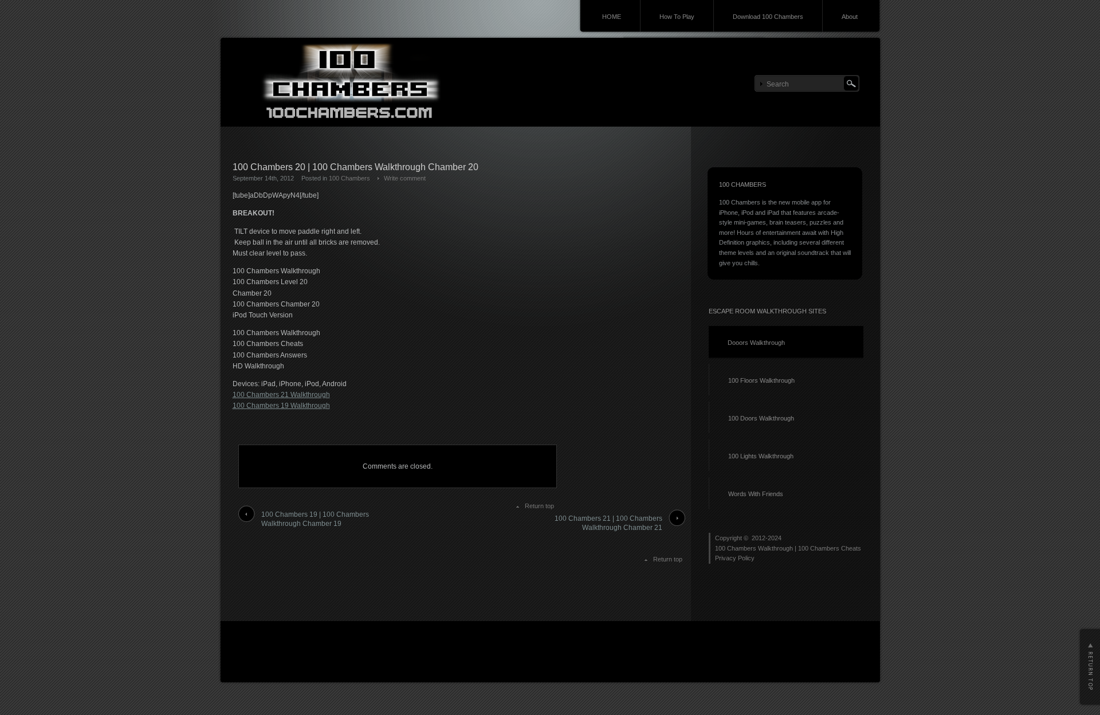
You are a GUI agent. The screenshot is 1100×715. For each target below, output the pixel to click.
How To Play (676, 16)
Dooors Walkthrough (756, 342)
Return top (539, 505)
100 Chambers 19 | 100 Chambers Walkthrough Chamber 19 (315, 519)
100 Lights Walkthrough (760, 456)
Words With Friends (755, 493)
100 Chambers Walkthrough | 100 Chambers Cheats (788, 548)
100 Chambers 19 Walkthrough (281, 406)
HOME (611, 16)
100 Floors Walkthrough (761, 380)
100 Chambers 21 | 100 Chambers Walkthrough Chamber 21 (608, 523)
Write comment (405, 178)
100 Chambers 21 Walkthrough (281, 395)
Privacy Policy (735, 558)
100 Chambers (349, 178)
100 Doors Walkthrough (761, 418)
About (850, 16)
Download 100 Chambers (768, 16)
